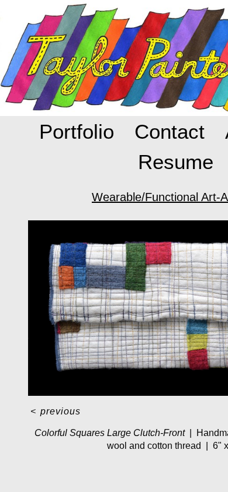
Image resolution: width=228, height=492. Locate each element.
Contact (169, 131)
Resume (175, 161)
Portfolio (76, 131)
